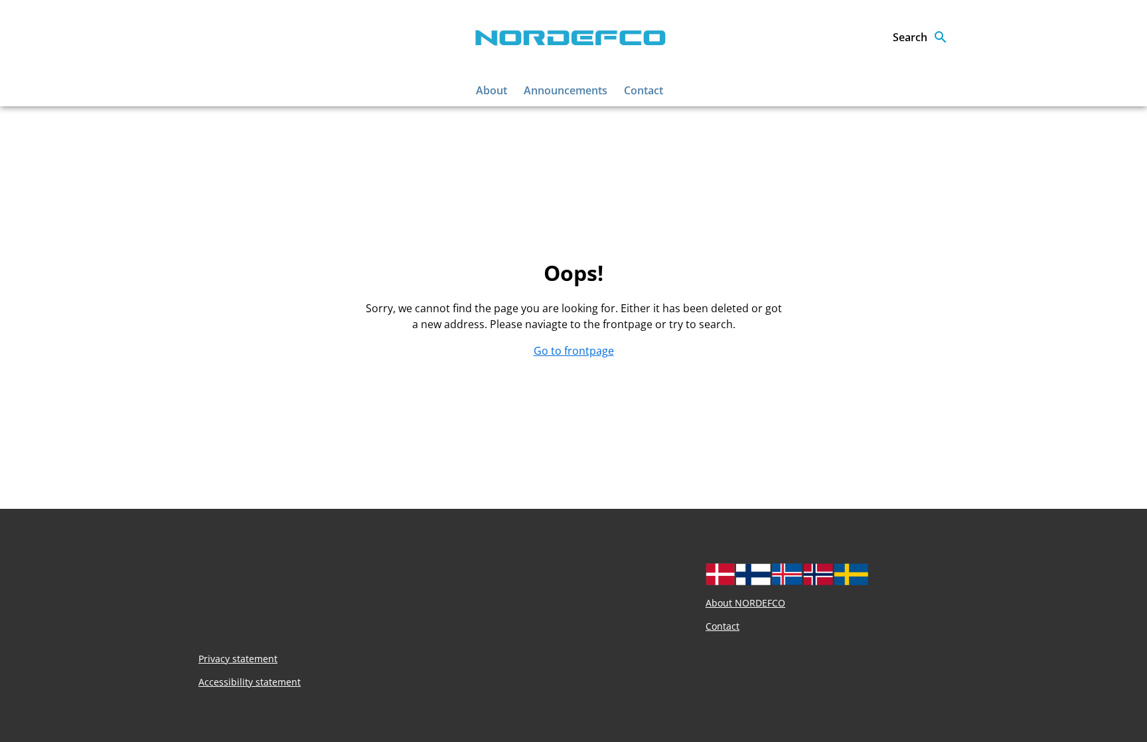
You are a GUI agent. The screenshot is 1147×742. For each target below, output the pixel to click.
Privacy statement (237, 658)
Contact (643, 90)
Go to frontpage (574, 350)
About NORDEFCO (745, 603)
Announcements (565, 90)
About (491, 90)
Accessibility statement (249, 682)
